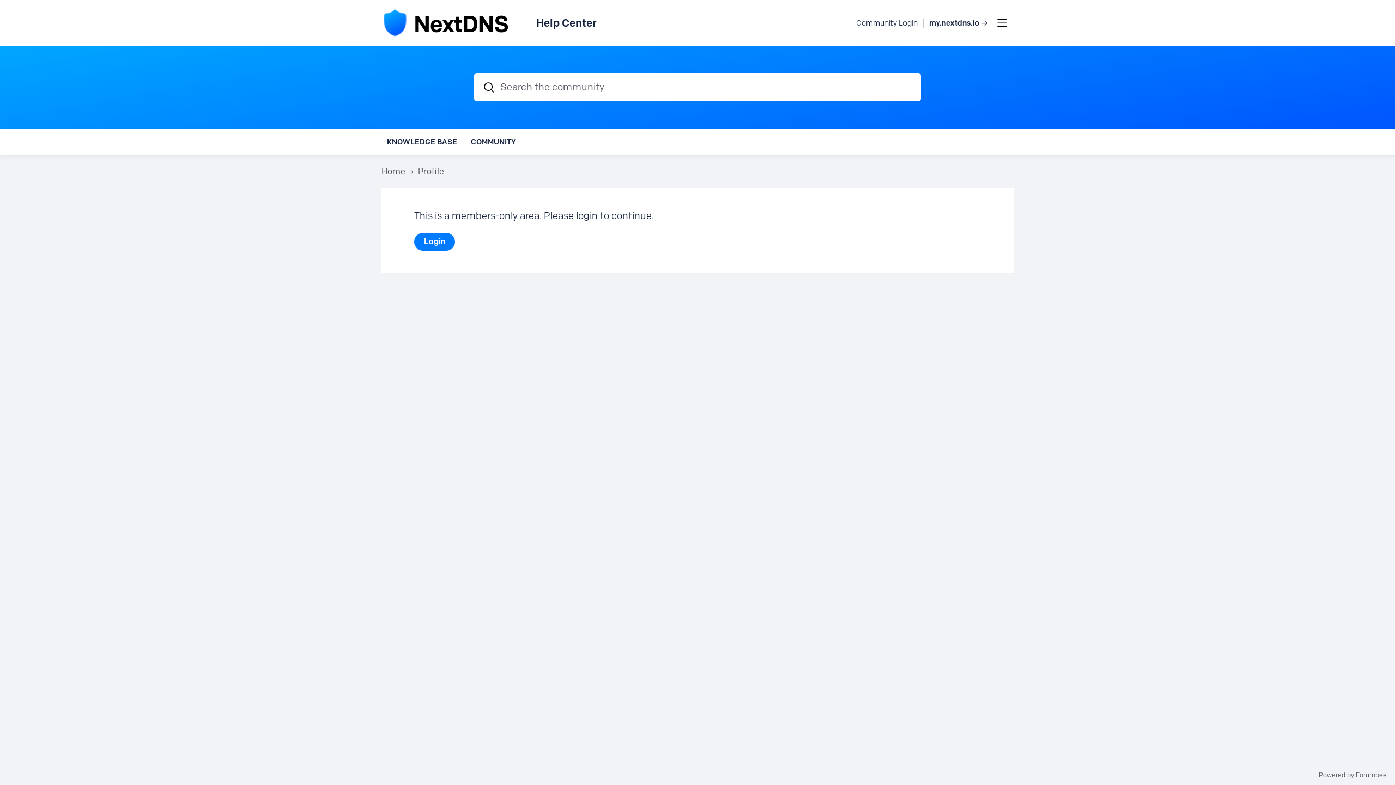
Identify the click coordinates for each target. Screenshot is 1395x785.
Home (393, 171)
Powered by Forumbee (1353, 775)
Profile (431, 171)
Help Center (566, 22)
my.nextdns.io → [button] (958, 23)
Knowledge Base (422, 142)
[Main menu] (1002, 23)
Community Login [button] (887, 23)
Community (493, 142)
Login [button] (435, 241)
